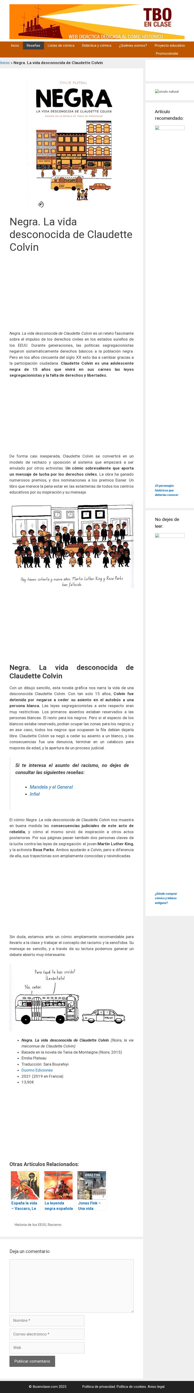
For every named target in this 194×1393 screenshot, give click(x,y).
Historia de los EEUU (30, 1225)
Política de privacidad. (99, 1387)
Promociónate (167, 53)
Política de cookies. (132, 1387)
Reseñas (33, 45)
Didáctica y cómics (96, 45)
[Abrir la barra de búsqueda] (188, 53)
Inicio (15, 45)
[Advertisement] (71, 295)
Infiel (35, 794)
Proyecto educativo (170, 45)
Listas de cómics (61, 45)
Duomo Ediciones (37, 1070)
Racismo (55, 1225)
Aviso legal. (156, 1387)
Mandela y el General (51, 787)
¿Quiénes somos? (133, 45)
